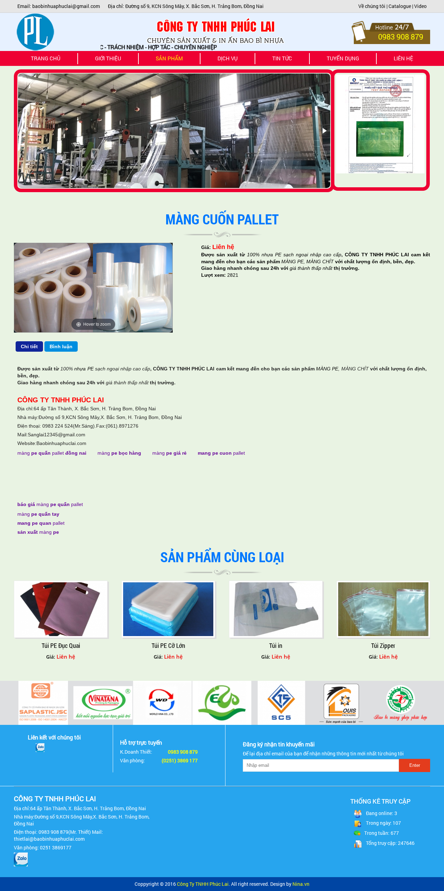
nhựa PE (270, 254)
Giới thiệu (108, 58)
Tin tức (282, 58)
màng (119, 453)
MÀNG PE (292, 261)
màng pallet (51, 453)
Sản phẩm (177, 60)
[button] (24, 130)
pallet (221, 453)
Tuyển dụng (343, 58)
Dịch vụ (227, 58)
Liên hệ (403, 58)
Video (420, 6)
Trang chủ (45, 58)
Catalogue (399, 6)
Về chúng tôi (371, 6)
